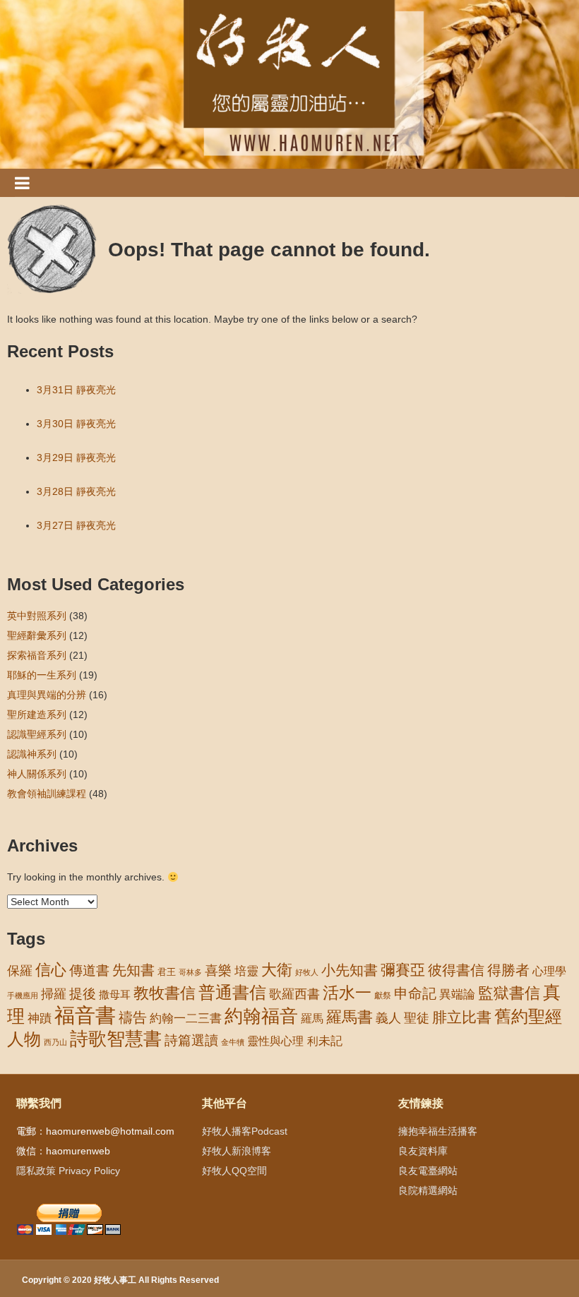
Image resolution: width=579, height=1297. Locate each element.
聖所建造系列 (36, 714)
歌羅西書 (294, 993)
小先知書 (349, 970)
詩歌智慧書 (116, 1038)
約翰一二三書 (186, 1018)
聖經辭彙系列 (36, 635)
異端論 (457, 994)
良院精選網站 (428, 1190)
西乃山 (55, 1042)
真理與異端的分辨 (46, 694)
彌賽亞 (403, 970)
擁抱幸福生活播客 (437, 1131)
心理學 (549, 970)
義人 (388, 1018)
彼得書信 (456, 970)
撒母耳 (115, 994)
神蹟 (40, 1018)
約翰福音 (261, 1016)
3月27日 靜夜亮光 (76, 525)
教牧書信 (164, 993)
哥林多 (190, 972)
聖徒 (416, 1018)
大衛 (276, 970)
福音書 (85, 1015)
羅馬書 (349, 1017)
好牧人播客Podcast (244, 1131)
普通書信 (232, 993)
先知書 (133, 970)
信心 (50, 970)
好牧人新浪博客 (236, 1150)
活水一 (347, 993)
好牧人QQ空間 (234, 1170)
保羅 (19, 971)
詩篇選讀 (191, 1040)
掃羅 (53, 993)
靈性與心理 (275, 1040)
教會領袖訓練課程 (46, 793)
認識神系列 (31, 754)
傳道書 (89, 970)
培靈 (246, 971)
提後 (82, 993)
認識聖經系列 (36, 734)
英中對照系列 (36, 615)
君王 (166, 972)
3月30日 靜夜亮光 (76, 423)
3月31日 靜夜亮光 (76, 389)
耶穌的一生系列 (41, 675)
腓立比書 (461, 1017)
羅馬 (312, 1018)
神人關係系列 (36, 773)
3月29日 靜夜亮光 (76, 457)
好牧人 (306, 972)
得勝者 (508, 970)
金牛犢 (232, 1042)
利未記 (324, 1041)
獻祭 (382, 995)
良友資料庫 (423, 1150)
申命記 (415, 993)
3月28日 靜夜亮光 (76, 491)
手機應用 (22, 995)
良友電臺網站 (428, 1170)
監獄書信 (509, 993)
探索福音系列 (36, 655)
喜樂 (218, 970)
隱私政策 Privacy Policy (68, 1170)
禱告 (133, 1017)
